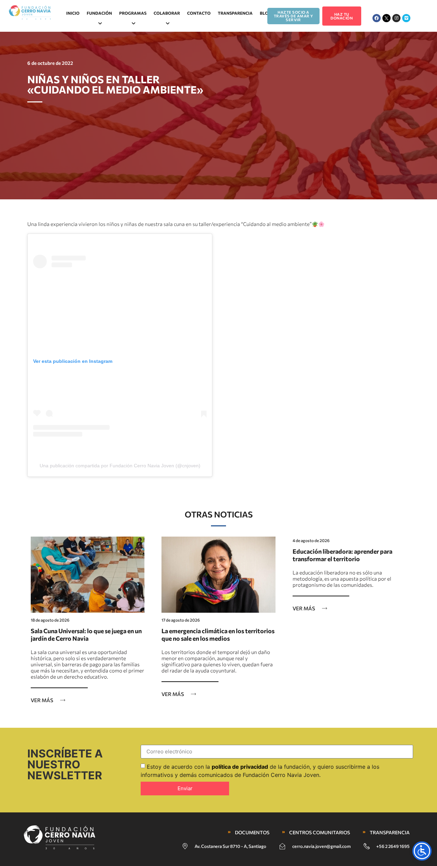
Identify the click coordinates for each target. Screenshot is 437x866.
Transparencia (235, 13)
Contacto (199, 13)
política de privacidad (240, 766)
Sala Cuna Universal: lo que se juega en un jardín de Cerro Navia (86, 634)
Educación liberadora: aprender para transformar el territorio (342, 555)
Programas (132, 13)
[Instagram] (396, 18)
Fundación (99, 13)
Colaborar (167, 13)
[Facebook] (376, 18)
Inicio (73, 13)
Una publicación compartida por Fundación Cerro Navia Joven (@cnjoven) (120, 465)
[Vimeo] (406, 18)
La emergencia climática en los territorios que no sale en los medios (217, 634)
